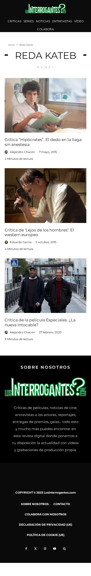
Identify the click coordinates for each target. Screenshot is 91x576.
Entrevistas (62, 21)
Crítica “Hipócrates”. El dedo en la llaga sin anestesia (43, 142)
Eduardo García (21, 242)
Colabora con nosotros (45, 514)
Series (29, 21)
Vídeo (79, 21)
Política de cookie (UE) (45, 535)
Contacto (61, 504)
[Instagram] (45, 549)
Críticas (14, 21)
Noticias (43, 21)
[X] (35, 549)
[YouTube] (55, 549)
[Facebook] (26, 549)
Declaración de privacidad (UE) (45, 524)
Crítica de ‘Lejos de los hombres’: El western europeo (39, 232)
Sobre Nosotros (35, 504)
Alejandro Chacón (22, 152)
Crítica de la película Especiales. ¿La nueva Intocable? (40, 322)
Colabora (45, 29)
